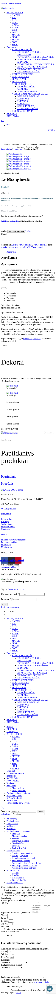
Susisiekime (12, 800)
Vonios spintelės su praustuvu (24, 865)
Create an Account (16, 589)
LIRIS (14, 636)
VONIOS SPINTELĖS (22, 655)
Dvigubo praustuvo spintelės (24, 858)
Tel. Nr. (4, 924)
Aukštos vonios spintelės (21, 245)
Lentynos (16, 833)
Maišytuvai (11, 826)
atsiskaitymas (12, 731)
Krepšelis (7, 483)
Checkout (11, 771)
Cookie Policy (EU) (15, 773)
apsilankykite (14, 221)
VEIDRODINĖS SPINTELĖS (30, 675)
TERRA (15, 768)
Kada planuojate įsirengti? (12, 965)
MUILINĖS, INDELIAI (28, 702)
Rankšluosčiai (18, 878)
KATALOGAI (13, 778)
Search (40, 811)
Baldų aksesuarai (14, 821)
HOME (15, 633)
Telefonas (5, 954)
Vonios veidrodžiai (15, 882)
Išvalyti (28, 231)
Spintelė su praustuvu (13, 890)
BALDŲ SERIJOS (15, 619)
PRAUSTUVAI (19, 685)
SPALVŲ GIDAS (14, 798)
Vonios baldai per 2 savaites (18, 803)
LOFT (15, 638)
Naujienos (11, 783)
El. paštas (5, 921)
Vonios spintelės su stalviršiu (24, 868)
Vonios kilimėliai (19, 880)
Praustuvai (11, 828)
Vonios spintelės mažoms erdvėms (26, 863)
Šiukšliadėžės (18, 843)
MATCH (16, 641)
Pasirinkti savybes (13, 585)
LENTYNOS (23, 705)
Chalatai (15, 873)
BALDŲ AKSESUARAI (23, 717)
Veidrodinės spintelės (21, 860)
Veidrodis (8, 893)
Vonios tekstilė (13, 870)
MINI (14, 643)
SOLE (15, 650)
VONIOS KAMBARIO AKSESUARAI (30, 700)
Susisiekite (4, 221)
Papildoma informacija (11, 977)
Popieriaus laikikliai (20, 841)
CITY (14, 626)
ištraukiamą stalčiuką (32, 338)
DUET (15, 628)
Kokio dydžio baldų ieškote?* (14, 900)
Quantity (5, 234)
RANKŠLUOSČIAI (26, 692)
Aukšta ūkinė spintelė (44, 893)
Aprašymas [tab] (9, 257)
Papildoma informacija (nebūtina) (15, 912)
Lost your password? (10, 607)
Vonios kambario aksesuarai (18, 831)
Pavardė (5, 918)
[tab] (31, 252)
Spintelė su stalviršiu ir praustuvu (40, 890)
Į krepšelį (9, 241)
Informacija (11, 776)
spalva (4, 231)
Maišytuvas (9, 895)
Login (4, 604)
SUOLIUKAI (23, 710)
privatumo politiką (41, 982)
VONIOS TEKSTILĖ (21, 690)
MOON (15, 646)
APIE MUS (12, 719)
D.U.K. (4, 534)
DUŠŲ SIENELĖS (20, 682)
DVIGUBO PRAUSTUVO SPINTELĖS (35, 670)
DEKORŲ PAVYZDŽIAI (28, 678)
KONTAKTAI (13, 722)
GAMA (26, 247)
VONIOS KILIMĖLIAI (27, 697)
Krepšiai (15, 875)
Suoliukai (16, 846)
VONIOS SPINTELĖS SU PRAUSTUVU (29, 659)
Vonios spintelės (30, 144)
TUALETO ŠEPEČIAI (27, 714)
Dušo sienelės (12, 823)
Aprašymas (11, 252)
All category (12, 819)
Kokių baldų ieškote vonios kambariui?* (18, 887)
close (18, 992)
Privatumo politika (14, 795)
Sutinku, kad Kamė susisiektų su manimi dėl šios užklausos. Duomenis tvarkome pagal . (25, 981)
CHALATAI (22, 695)
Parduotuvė (16, 144)
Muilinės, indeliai (19, 836)
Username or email (10, 594)
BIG (14, 623)
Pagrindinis (6, 149)
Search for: (5, 811)
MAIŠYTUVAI (19, 687)
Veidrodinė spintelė (24, 893)
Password (6, 599)
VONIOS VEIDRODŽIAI (23, 680)
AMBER (16, 621)
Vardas (4, 915)
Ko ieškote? (6, 960)
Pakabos (15, 838)
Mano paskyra (18, 788)
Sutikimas (5, 926)
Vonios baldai (37, 247)
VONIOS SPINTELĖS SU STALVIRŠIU (35, 663)
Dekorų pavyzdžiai (20, 855)
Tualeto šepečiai (19, 848)
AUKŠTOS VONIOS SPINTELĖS (33, 673)
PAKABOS (22, 707)
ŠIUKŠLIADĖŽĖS (25, 712)
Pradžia (7, 144)
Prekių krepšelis (19, 790)
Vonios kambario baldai (11, 3)
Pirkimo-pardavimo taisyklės (19, 793)
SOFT (14, 648)
